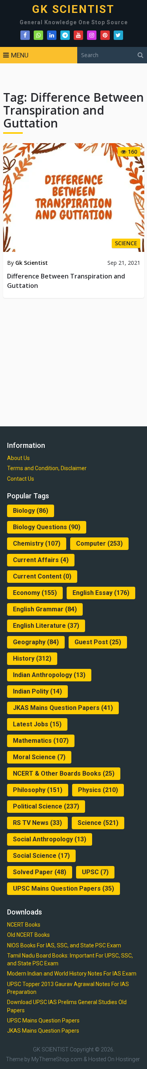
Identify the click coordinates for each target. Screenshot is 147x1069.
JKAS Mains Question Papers (63, 707)
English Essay (101, 592)
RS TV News (37, 822)
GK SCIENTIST (73, 9)
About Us (18, 458)
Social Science (41, 855)
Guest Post (97, 642)
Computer (99, 543)
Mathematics (41, 740)
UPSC (95, 872)
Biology (30, 510)
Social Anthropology (49, 839)
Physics (98, 790)
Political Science (46, 806)
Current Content (42, 576)
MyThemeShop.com (56, 1059)
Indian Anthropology (49, 675)
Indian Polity (37, 691)
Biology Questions (46, 527)
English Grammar (45, 609)
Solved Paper (39, 872)
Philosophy (37, 790)
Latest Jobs (37, 724)
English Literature (46, 625)
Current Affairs (41, 560)
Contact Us (20, 479)
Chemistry (36, 543)
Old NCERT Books (28, 935)
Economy (35, 592)
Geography (36, 642)
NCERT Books (23, 925)
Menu (20, 55)
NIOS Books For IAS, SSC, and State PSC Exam (64, 945)
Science (98, 822)
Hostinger (128, 1059)
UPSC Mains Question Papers (63, 888)
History (32, 658)
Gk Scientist (31, 262)
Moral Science (39, 757)
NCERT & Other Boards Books (63, 773)
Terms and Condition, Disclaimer (47, 468)
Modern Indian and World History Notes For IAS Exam (71, 973)
